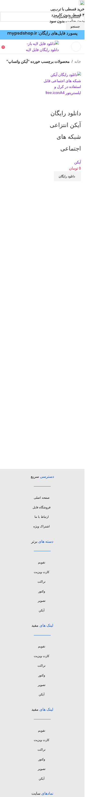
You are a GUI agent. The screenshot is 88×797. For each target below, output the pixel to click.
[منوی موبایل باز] (76, 46)
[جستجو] (8, 46)
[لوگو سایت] (42, 46)
